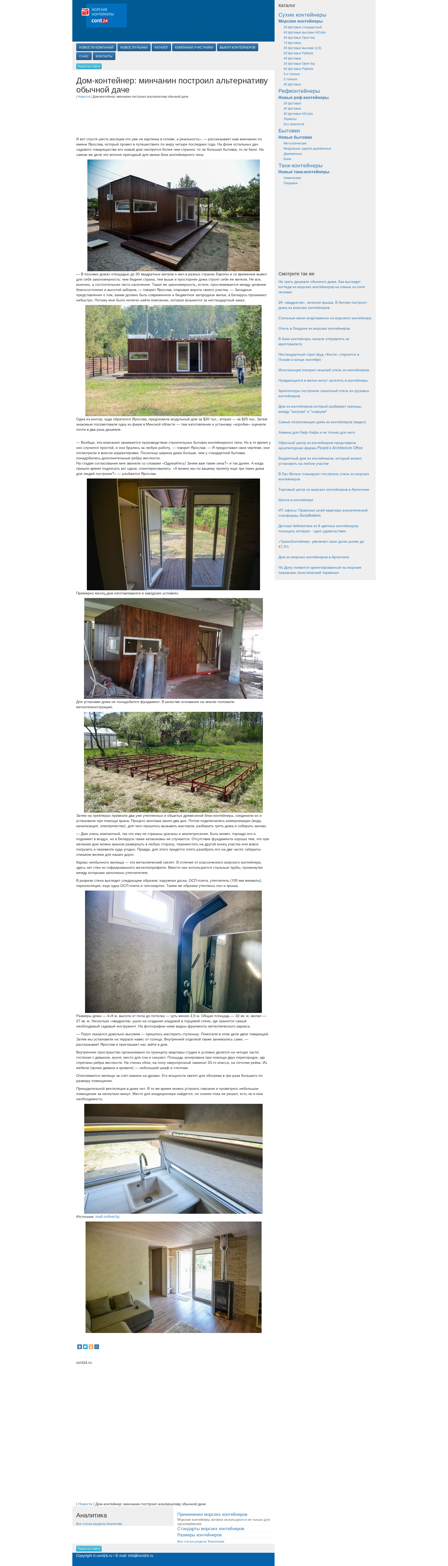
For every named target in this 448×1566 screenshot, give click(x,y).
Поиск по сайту (89, 66)
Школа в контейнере (295, 499)
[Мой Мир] (96, 1346)
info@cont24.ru (140, 1555)
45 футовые (292, 84)
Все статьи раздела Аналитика (99, 1523)
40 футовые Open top (299, 37)
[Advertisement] (173, 114)
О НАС (84, 56)
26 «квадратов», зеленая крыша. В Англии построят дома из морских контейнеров (322, 305)
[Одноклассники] (91, 1346)
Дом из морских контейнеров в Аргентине (313, 556)
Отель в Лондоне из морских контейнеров (314, 328)
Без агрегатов (294, 124)
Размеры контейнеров (199, 1534)
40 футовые (292, 58)
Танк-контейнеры (300, 165)
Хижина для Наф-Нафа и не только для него (316, 432)
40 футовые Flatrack (298, 68)
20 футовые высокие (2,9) (302, 47)
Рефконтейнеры (299, 90)
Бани (287, 158)
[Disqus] (173, 1430)
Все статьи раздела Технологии (200, 1541)
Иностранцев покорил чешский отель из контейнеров (323, 369)
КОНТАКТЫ (104, 56)
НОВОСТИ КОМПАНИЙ (96, 47)
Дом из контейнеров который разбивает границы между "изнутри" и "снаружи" (319, 408)
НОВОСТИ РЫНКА (134, 47)
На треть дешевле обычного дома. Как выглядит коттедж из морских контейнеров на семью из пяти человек (321, 286)
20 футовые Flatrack (298, 53)
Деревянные (293, 153)
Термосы (290, 118)
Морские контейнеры (300, 21)
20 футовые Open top (299, 63)
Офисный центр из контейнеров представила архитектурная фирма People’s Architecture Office (320, 445)
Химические (292, 177)
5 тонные (290, 79)
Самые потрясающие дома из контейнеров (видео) (322, 421)
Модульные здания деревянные (307, 148)
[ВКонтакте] (79, 1346)
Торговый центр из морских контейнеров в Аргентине (323, 489)
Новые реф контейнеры (303, 97)
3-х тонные (292, 73)
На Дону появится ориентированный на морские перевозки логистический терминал (319, 570)
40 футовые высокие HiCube (305, 32)
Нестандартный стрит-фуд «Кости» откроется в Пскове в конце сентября (318, 356)
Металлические (295, 143)
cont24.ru (104, 1555)
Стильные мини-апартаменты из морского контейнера (324, 317)
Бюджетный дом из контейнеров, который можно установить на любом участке (320, 460)
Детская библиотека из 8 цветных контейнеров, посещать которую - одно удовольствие (318, 528)
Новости (84, 96)
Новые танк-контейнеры (304, 172)
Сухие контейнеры (302, 14)
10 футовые (292, 42)
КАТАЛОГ (161, 47)
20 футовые (292, 103)
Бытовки (289, 130)
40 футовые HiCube (298, 113)
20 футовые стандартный (303, 27)
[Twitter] (85, 1346)
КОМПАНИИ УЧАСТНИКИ (194, 47)
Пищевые (291, 183)
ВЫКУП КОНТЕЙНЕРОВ (237, 47)
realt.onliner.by (107, 1216)
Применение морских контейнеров (212, 1514)
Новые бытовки (295, 137)
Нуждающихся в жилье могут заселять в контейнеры (323, 380)
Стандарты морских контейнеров (210, 1528)
